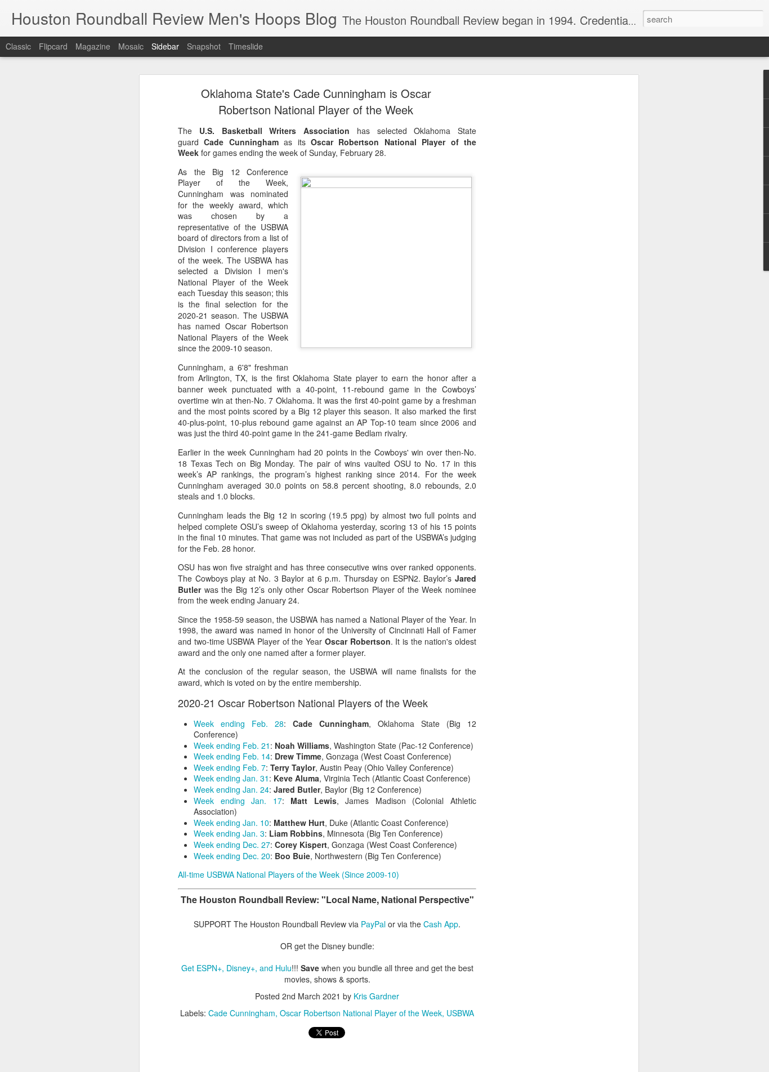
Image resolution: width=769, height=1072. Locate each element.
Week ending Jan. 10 (231, 822)
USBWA (460, 1013)
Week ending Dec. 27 (232, 844)
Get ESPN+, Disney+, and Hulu (236, 967)
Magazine (92, 46)
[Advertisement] (538, 268)
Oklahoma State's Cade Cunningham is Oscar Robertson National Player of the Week (316, 101)
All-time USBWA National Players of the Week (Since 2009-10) (288, 874)
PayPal (373, 924)
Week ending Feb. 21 (232, 745)
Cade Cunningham (241, 1013)
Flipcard (53, 46)
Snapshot (204, 46)
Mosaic (131, 46)
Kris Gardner (376, 996)
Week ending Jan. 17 (238, 800)
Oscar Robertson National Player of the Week (361, 1013)
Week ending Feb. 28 (239, 723)
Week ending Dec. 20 (232, 855)
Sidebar (165, 46)
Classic (18, 46)
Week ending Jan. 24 (231, 789)
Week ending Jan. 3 (229, 833)
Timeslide (246, 46)
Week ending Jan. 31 (231, 778)
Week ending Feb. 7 (230, 767)
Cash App (440, 924)
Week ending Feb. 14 (232, 756)
